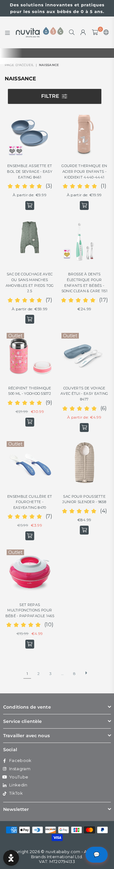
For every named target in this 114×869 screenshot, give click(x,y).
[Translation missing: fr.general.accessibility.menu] (7, 32)
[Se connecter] (83, 32)
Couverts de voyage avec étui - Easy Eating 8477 (84, 393)
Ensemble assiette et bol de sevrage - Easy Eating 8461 (29, 171)
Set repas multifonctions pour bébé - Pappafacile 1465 (29, 610)
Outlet (15, 336)
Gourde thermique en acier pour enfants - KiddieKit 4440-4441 (84, 171)
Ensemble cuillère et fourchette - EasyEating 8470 (29, 502)
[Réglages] (105, 32)
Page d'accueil (19, 65)
